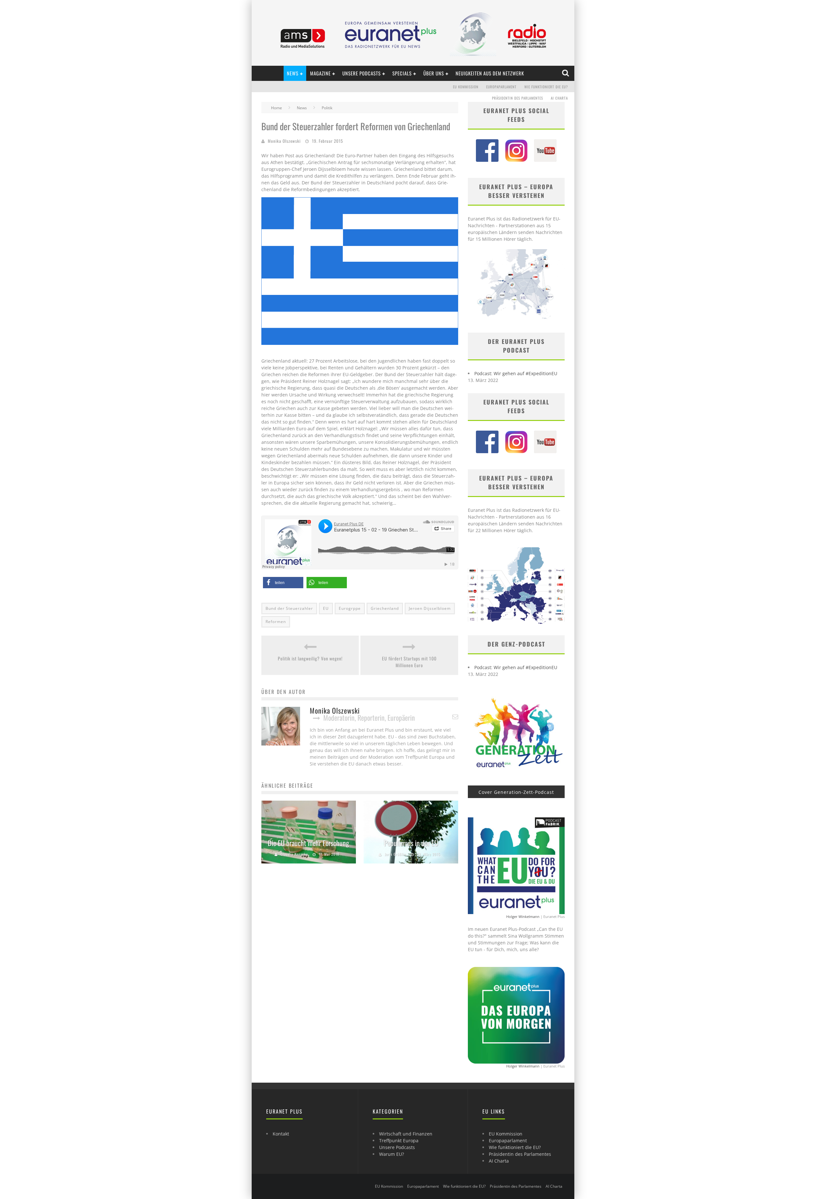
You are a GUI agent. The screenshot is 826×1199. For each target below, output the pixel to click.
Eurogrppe (350, 608)
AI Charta (559, 98)
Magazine (320, 73)
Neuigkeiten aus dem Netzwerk (490, 73)
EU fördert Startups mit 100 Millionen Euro (409, 661)
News (292, 73)
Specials (402, 73)
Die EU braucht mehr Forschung (308, 843)
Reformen (276, 621)
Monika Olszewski (284, 141)
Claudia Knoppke (294, 854)
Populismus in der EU (411, 843)
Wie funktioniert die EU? (546, 86)
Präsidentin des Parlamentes (517, 98)
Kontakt (281, 1134)
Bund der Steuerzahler (289, 608)
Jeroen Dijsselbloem (430, 608)
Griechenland (385, 608)
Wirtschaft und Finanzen (405, 1134)
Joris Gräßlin (395, 854)
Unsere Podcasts (361, 73)
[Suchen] (566, 73)
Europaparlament (501, 86)
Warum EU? (391, 1154)
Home (276, 108)
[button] (283, 582)
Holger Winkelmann (522, 916)
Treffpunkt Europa (398, 1140)
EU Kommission (465, 86)
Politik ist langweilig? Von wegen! (310, 658)
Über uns (433, 73)
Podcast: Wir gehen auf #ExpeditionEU (515, 373)
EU (326, 608)
